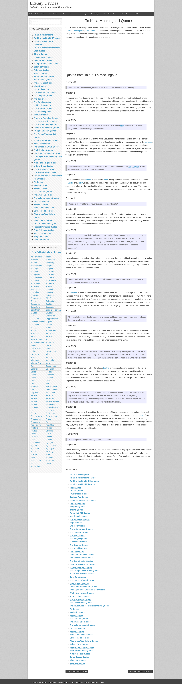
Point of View (36, 416)
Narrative (50, 384)
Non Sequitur (51, 387)
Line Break (50, 369)
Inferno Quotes (76, 510)
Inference (35, 360)
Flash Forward (37, 339)
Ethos (48, 328)
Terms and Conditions (97, 682)
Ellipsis (49, 322)
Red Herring (36, 425)
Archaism (50, 283)
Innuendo (50, 360)
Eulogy (34, 331)
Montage (49, 378)
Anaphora (35, 272)
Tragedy (49, 457)
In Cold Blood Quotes (79, 596)
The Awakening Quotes (80, 622)
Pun (47, 422)
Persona (34, 407)
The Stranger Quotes (79, 545)
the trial (106, 368)
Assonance (35, 289)
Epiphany (35, 325)
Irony (48, 363)
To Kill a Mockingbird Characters (84, 481)
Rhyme (49, 428)
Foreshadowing (37, 342)
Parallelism (35, 398)
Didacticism (51, 316)
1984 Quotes (75, 487)
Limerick (34, 369)
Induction (50, 357)
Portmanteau (51, 416)
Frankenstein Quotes (79, 494)
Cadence (49, 292)
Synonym (50, 449)
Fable (33, 336)
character (69, 183)
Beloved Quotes (77, 631)
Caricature (35, 295)
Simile (48, 434)
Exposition (50, 333)
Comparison (36, 304)
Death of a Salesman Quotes (82, 564)
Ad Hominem (36, 257)
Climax (34, 301)
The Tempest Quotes (79, 532)
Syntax (34, 451)
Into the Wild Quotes (79, 516)
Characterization (38, 298)
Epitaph (49, 325)
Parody (34, 401)
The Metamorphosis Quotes (82, 625)
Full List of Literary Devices (37, 14)
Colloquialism (51, 301)
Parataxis (50, 398)
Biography (50, 289)
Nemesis (34, 387)
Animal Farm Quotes (79, 644)
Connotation (36, 307)
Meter (33, 378)
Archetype (35, 286)
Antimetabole (36, 277)
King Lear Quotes (78, 660)
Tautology (50, 451)
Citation (137, 14)
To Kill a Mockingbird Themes (83, 478)
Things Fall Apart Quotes (81, 567)
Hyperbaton (51, 351)
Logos (33, 372)
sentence (73, 293)
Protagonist (35, 422)
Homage (49, 348)
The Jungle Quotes (78, 539)
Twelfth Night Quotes (79, 583)
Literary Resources (126, 14)
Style (33, 440)
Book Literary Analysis (81, 14)
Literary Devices (44, 3)
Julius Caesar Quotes (79, 657)
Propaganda (36, 419)
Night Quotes (76, 523)
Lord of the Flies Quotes (81, 638)
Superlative (35, 443)
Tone (33, 457)
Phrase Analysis (95, 14)
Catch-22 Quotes (77, 503)
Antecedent (50, 274)
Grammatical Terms (54, 14)
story (81, 183)
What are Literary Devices (110, 14)
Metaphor (50, 375)
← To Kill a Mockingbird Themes (77, 671)
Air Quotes (74, 609)
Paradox (49, 395)
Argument (50, 286)
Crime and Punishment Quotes (83, 587)
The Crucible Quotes (79, 619)
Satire (33, 434)
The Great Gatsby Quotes (81, 558)
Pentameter (51, 404)
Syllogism (50, 443)
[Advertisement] (109, 55)
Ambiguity (50, 263)
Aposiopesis (51, 280)
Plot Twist (50, 410)
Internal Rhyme (37, 363)
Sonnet (49, 437)
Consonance (51, 307)
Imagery (34, 357)
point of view (133, 166)
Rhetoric (34, 428)
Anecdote (50, 272)
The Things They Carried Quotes (84, 571)
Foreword (50, 342)
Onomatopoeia (52, 390)
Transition (35, 463)
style (141, 415)
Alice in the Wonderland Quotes (84, 641)
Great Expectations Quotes (82, 647)
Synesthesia (36, 449)
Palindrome (50, 392)
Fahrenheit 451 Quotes (80, 513)
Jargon (34, 366)
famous (88, 180)
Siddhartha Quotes (78, 542)
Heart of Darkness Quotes (81, 651)
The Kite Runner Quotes (80, 599)
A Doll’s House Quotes (80, 654)
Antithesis (50, 277)
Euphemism (51, 331)
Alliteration (50, 260)
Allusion (34, 263)
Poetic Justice (52, 413)
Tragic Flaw (51, 460)
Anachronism (36, 266)
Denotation (35, 310)
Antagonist (35, 274)
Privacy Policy (84, 682)
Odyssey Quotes (77, 628)
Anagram (50, 266)
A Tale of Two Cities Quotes (82, 574)
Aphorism (35, 280)
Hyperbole (35, 354)
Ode (32, 390)
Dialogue (49, 313)
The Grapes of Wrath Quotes (82, 580)
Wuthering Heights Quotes (82, 593)
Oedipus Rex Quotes (79, 497)
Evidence (35, 333)
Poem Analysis (67, 14)
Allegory (34, 260)
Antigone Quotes (77, 507)
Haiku (48, 345)
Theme (34, 454)
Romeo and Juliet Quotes (81, 635)
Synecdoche (51, 446)
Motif (48, 381)
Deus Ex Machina (53, 310)
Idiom (48, 354)
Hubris (33, 351)
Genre (33, 345)
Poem (33, 413)
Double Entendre (38, 322)
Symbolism (35, 446)
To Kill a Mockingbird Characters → (140, 671)
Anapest (49, 269)
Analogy (34, 269)
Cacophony (35, 292)
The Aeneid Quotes (78, 548)
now (122, 125)
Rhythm (34, 431)
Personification (52, 407)
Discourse (35, 319)
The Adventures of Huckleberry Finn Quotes (89, 606)
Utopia (48, 463)
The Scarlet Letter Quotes (81, 561)
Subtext (49, 440)
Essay (33, 328)
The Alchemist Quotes (80, 519)
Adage (48, 257)
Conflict (49, 304)
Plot (32, 410)
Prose (48, 419)
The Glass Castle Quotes (81, 603)
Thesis (48, 454)
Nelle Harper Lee (77, 663)
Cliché (48, 298)
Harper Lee (90, 31)
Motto (33, 384)
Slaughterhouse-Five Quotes (83, 500)
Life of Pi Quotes (77, 526)
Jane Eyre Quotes (78, 577)
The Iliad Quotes (77, 535)
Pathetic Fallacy (52, 401)
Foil (47, 339)
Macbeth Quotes (77, 612)
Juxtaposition (51, 366)
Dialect (34, 313)
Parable (34, 395)
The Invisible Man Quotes (81, 529)
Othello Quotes (76, 491)
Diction (34, 316)
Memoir (34, 375)
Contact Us (74, 682)
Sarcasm (49, 431)
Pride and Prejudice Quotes (82, 555)
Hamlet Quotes (76, 615)
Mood (33, 381)
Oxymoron (35, 392)
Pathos (34, 404)
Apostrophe (35, 283)
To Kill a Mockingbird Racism (83, 484)
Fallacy (49, 336)
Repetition (50, 425)
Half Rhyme (36, 348)
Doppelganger (52, 319)
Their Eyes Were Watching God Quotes (87, 590)
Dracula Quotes (77, 551)
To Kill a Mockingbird (74, 31)
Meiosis (49, 372)
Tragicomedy (36, 460)
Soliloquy (34, 437)
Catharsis (50, 295)
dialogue (148, 142)
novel (106, 180)
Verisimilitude (36, 466)
